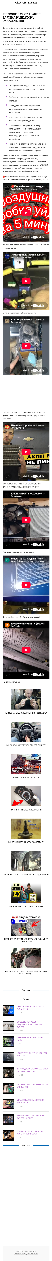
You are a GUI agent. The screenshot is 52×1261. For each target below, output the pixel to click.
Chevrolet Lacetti (26, 2)
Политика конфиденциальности (26, 1254)
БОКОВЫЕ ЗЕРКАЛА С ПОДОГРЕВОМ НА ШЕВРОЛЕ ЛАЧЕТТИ (29, 1024)
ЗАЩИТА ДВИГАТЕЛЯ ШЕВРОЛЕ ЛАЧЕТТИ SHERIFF (31, 1116)
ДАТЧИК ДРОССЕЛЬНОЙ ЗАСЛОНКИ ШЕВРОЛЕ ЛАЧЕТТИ (32, 1070)
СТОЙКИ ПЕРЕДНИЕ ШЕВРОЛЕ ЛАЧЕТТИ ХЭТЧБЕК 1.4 (30, 1132)
